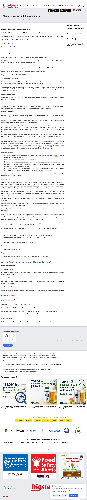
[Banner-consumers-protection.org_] (15, 466)
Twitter (61, 420)
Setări (65, 495)
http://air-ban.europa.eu (46, 148)
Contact (48, 442)
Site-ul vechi (56, 442)
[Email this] (57, 340)
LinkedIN (54, 420)
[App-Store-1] (65, 10)
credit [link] (56, 155)
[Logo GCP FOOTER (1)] (67, 430)
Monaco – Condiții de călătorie (75, 34)
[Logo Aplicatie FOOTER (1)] (55, 430)
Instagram (37, 420)
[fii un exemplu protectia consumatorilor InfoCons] (71, 466)
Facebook (28, 420)
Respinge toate (56, 495)
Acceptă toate (73, 495)
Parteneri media (66, 442)
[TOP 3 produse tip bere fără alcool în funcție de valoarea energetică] (69, 389)
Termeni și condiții (8, 442)
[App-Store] (53, 10)
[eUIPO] (20, 430)
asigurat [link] (30, 290)
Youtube (46, 420)
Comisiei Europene (10, 61)
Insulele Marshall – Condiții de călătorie (75, 44)
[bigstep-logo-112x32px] (43, 487)
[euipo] (9, 430)
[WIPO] (32, 431)
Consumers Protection (25, 417)
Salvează (8, 345)
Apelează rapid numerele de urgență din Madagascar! (26, 262)
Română (72, 498)
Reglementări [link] (4, 318)
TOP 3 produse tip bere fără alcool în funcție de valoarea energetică (72, 401)
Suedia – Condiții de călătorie (75, 39)
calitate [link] (5, 82)
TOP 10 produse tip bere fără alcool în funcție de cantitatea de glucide (14, 407)
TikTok (68, 420)
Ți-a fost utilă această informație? (11, 331)
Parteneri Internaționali (10, 444)
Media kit (34, 442)
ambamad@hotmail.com (11, 47)
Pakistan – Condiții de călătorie (75, 28)
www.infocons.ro (12, 353)
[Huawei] (78, 10)
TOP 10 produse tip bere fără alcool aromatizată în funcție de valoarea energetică (43, 407)
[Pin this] (76, 340)
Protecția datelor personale (23, 442)
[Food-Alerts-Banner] (43, 466)
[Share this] (62, 340)
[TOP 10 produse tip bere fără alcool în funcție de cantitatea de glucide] (14, 392)
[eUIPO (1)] (43, 430)
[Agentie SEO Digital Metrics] (15, 487)
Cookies (42, 442)
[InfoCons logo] (10, 6)
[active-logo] (78, 430)
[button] (82, 5)
